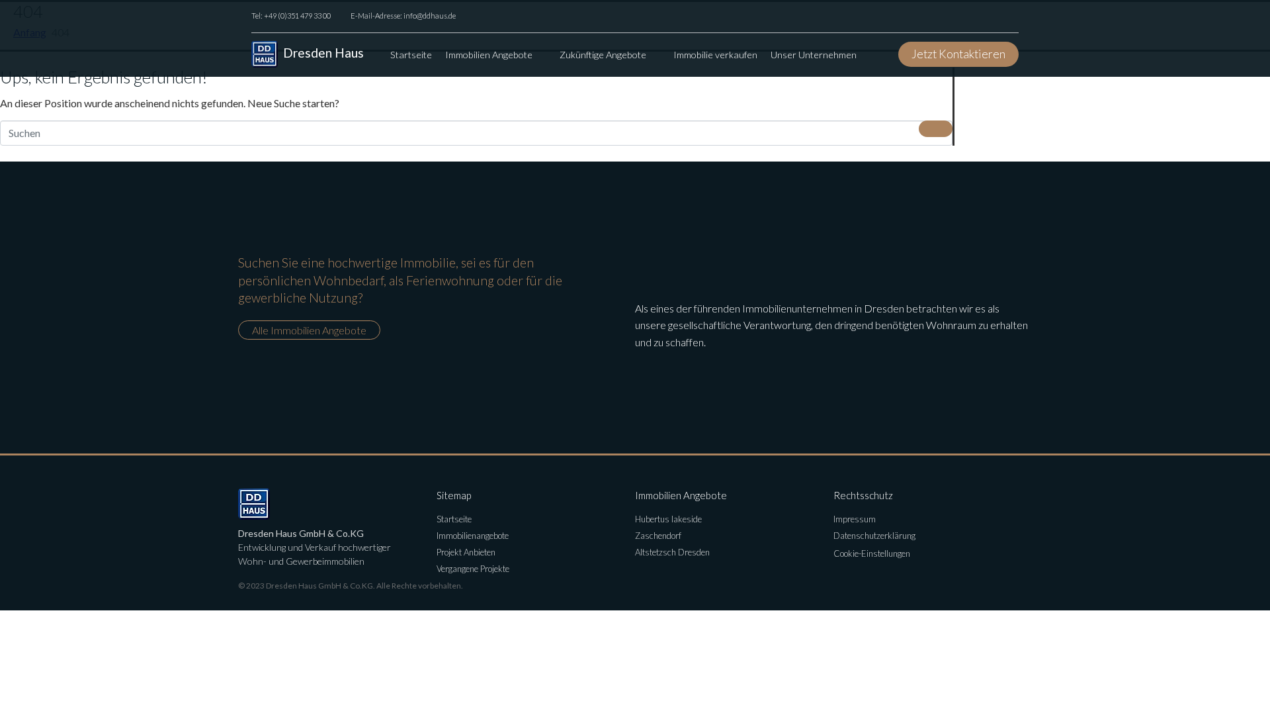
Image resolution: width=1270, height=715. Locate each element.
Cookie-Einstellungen (871, 553)
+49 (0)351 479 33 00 (297, 15)
